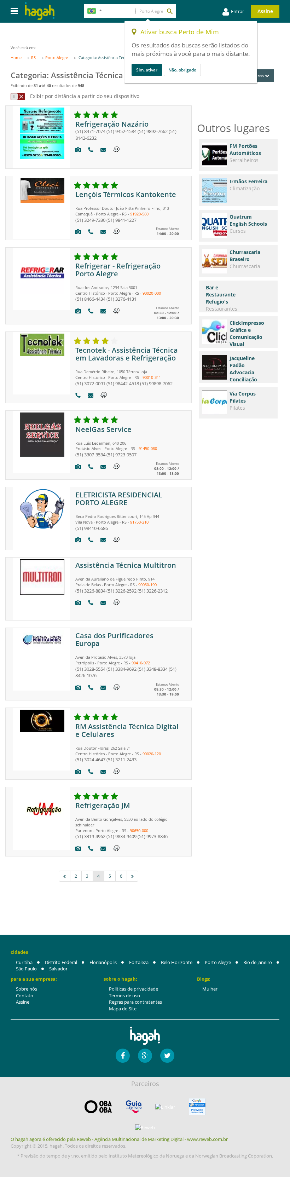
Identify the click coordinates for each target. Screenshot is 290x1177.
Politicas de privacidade (133, 989)
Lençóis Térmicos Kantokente (125, 194)
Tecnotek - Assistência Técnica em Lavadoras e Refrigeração (126, 354)
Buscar (169, 11)
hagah (39, 11)
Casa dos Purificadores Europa (114, 639)
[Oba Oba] (98, 1106)
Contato (24, 995)
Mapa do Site (123, 1008)
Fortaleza (139, 962)
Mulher (210, 989)
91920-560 (139, 214)
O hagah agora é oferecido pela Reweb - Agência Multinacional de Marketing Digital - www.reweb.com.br (119, 1139)
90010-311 (152, 377)
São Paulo (26, 968)
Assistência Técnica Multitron (125, 565)
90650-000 (139, 830)
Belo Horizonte (176, 962)
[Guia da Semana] (133, 1106)
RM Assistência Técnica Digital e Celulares (127, 730)
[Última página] (132, 876)
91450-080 (148, 448)
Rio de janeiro (257, 962)
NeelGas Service (103, 429)
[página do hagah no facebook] (123, 1056)
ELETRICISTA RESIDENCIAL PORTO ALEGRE (118, 498)
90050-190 (147, 584)
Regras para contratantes (135, 1002)
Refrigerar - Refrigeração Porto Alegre (118, 269)
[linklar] (165, 1107)
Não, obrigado (182, 70)
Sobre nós (26, 989)
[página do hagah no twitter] (167, 1056)
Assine (265, 11)
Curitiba (24, 962)
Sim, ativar (146, 70)
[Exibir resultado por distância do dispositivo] (18, 96)
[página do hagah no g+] (145, 1056)
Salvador (58, 968)
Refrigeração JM (102, 805)
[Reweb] (145, 1127)
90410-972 (141, 662)
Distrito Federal (61, 962)
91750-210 (139, 522)
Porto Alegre (218, 962)
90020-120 (152, 753)
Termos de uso (124, 995)
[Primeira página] (64, 876)
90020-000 (152, 293)
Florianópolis (103, 962)
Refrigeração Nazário (112, 124)
